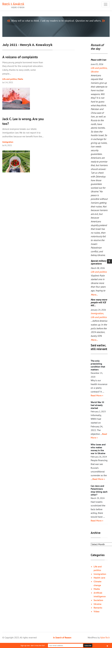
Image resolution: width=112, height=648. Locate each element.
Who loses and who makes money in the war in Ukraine (98, 449)
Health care (99, 577)
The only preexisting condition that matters (98, 365)
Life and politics (9, 79)
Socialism (98, 600)
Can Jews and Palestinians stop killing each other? (99, 490)
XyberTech (105, 637)
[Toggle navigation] (106, 4)
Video (96, 611)
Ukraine (94, 71)
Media (20, 79)
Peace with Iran (98, 59)
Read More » (97, 395)
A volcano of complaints (20, 57)
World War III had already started (97, 405)
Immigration (7, 141)
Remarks (98, 607)
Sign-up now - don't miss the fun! (33, 645)
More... (94, 294)
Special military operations (98, 262)
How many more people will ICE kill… (99, 302)
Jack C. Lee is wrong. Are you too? (23, 121)
